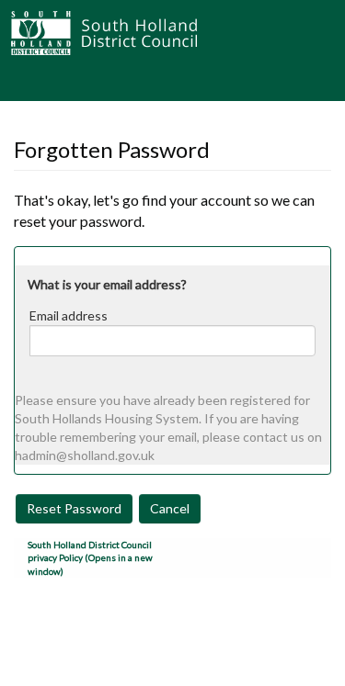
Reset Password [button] (74, 508)
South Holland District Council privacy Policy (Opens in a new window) (90, 558)
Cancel (170, 508)
